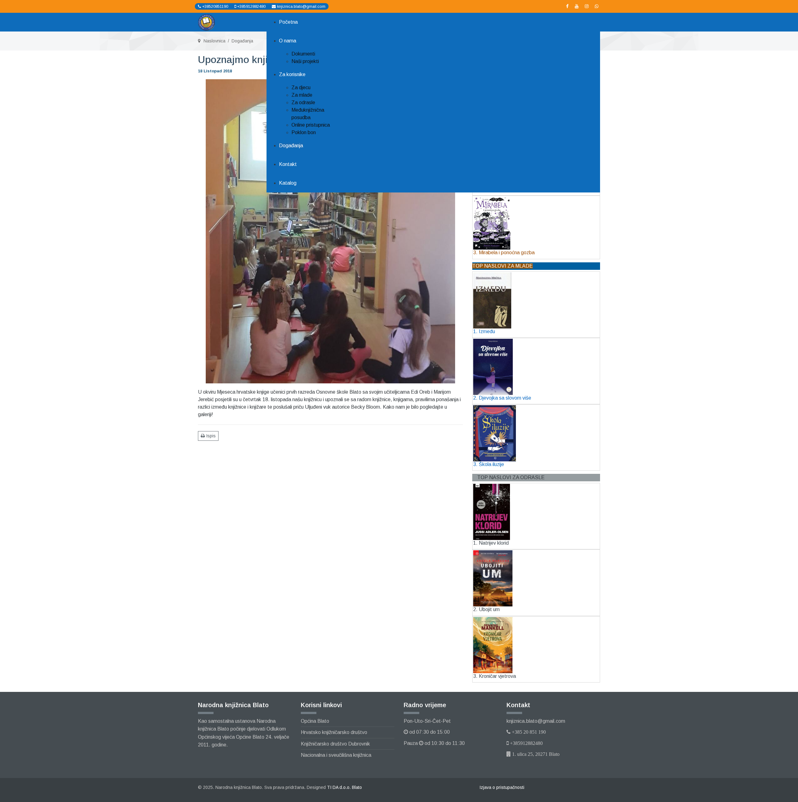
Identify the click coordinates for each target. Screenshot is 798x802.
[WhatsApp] (596, 6)
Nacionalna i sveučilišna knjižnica (336, 755)
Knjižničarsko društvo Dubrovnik (335, 743)
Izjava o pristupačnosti (501, 787)
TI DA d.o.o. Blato (344, 787)
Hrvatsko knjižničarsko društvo (334, 732)
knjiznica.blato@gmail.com (301, 6)
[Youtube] (577, 6)
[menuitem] (288, 22)
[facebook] (567, 6)
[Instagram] (587, 6)
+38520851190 (215, 6)
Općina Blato (315, 721)
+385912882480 (251, 6)
